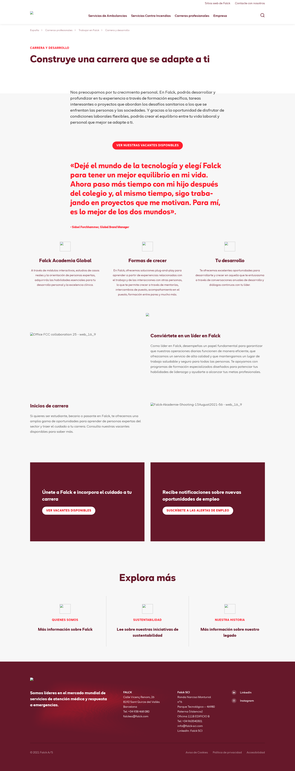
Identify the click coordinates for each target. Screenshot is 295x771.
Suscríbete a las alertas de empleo (198, 510)
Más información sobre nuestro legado (229, 633)
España (34, 30)
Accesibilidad (256, 752)
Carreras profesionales (58, 30)
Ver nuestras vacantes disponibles (147, 145)
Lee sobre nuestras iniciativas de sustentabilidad (147, 633)
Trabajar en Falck (89, 30)
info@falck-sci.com (190, 726)
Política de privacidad (227, 752)
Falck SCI (196, 731)
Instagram (246, 700)
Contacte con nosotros (250, 3)
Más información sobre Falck (65, 630)
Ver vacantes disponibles (68, 510)
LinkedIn (245, 692)
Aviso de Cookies (197, 752)
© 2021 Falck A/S (41, 752)
